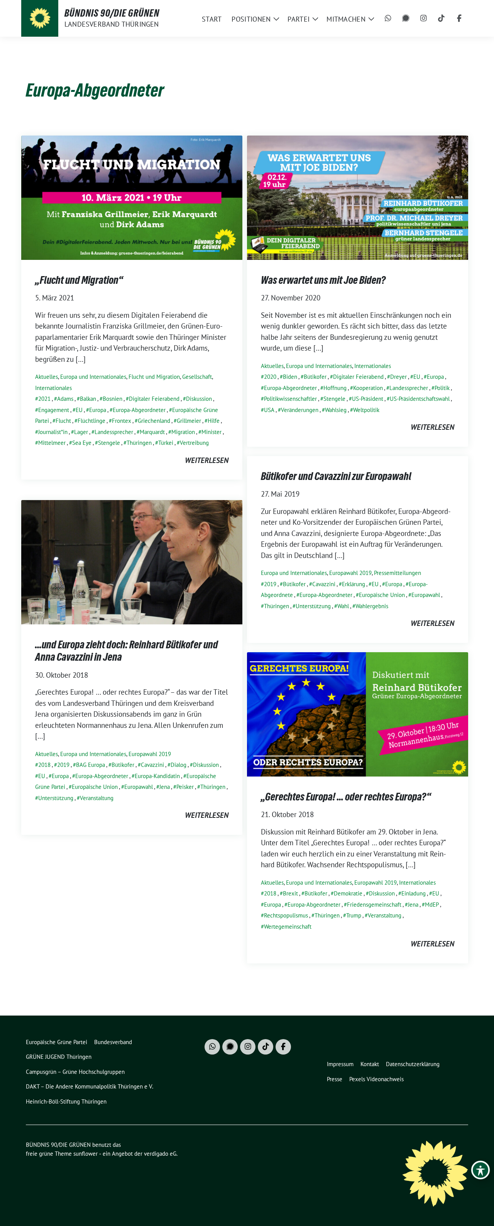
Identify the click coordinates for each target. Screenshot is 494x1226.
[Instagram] (423, 18)
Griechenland (154, 420)
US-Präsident (367, 398)
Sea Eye (81, 442)
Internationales (53, 388)
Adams (65, 398)
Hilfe (214, 420)
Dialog (178, 764)
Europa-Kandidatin (157, 776)
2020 (270, 376)
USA (269, 410)
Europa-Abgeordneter (139, 410)
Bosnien (112, 398)
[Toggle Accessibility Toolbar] (480, 1170)
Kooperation (368, 388)
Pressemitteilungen (397, 573)
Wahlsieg (336, 410)
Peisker (185, 786)
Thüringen (139, 442)
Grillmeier (189, 420)
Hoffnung (335, 388)
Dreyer (398, 376)
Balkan (88, 398)
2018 (44, 764)
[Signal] (406, 18)
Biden (290, 376)
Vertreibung (194, 442)
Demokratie (348, 893)
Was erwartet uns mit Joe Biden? (323, 280)
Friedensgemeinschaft (374, 904)
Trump (353, 915)
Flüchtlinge (91, 420)
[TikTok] (441, 18)
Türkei (165, 442)
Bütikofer (315, 376)
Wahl (343, 606)
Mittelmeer (52, 442)
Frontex (121, 420)
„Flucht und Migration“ (79, 280)
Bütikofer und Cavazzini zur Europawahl (336, 476)
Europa (97, 410)
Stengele (109, 442)
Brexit (290, 893)
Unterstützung (313, 606)
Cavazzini (323, 584)
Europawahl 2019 (350, 573)
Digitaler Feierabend (154, 398)
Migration (183, 432)
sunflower (85, 1153)
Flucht (63, 420)
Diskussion (199, 398)
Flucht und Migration (154, 376)
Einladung (413, 893)
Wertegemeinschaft (287, 926)
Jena (164, 786)
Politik (442, 388)
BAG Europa (90, 764)
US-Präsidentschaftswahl (420, 398)
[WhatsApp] (388, 18)
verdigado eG (160, 1153)
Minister (211, 432)
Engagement (53, 410)
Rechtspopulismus (286, 915)
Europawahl (425, 595)
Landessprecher (114, 432)
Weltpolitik (366, 410)
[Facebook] (459, 18)
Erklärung (353, 584)
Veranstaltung (96, 798)
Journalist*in (53, 432)
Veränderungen (299, 410)
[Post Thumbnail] (131, 196)
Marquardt (152, 432)
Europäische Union (382, 595)
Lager (81, 432)
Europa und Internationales (93, 376)
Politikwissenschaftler (290, 398)
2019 (270, 584)
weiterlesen (206, 460)
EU (79, 410)
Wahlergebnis (371, 606)
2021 (44, 398)
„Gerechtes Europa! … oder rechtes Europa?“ (346, 796)
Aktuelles (46, 376)
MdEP (432, 904)
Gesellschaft (197, 376)
